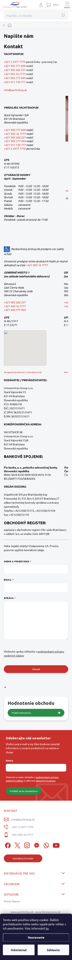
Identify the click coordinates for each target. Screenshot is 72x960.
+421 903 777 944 (15, 78)
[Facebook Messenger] (36, 844)
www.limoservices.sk (47, 912)
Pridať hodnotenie (21, 712)
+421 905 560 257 (15, 70)
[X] (16, 844)
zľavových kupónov (45, 780)
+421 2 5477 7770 (15, 61)
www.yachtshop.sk (22, 912)
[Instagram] (26, 844)
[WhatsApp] (45, 844)
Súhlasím (53, 950)
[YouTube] (56, 844)
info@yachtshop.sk (15, 90)
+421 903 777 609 (15, 66)
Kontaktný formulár (23, 858)
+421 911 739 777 (15, 82)
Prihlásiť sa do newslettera (23, 791)
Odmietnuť (19, 950)
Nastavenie (36, 937)
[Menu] (67, 5)
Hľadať (63, 15)
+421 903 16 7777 (15, 74)
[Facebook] (7, 844)
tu (47, 928)
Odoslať (36, 669)
